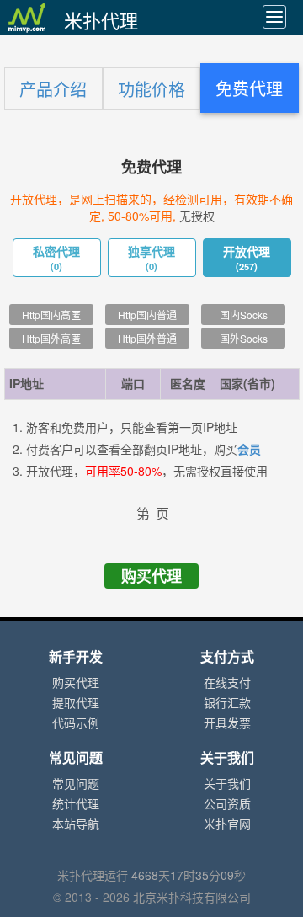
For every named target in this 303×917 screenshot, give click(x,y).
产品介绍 (53, 90)
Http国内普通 (147, 315)
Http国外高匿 (51, 338)
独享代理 (151, 258)
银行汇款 (227, 703)
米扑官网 (227, 824)
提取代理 (75, 703)
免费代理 (249, 89)
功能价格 (151, 90)
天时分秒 (188, 876)
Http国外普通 (147, 338)
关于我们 (227, 784)
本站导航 (75, 824)
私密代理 (56, 258)
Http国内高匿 (51, 315)
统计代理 (75, 804)
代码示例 (75, 723)
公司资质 (227, 804)
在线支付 (227, 683)
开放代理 (246, 258)
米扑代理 (101, 21)
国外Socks (244, 338)
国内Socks (244, 315)
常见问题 (75, 784)
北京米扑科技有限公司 (192, 898)
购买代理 (151, 576)
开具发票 (227, 723)
